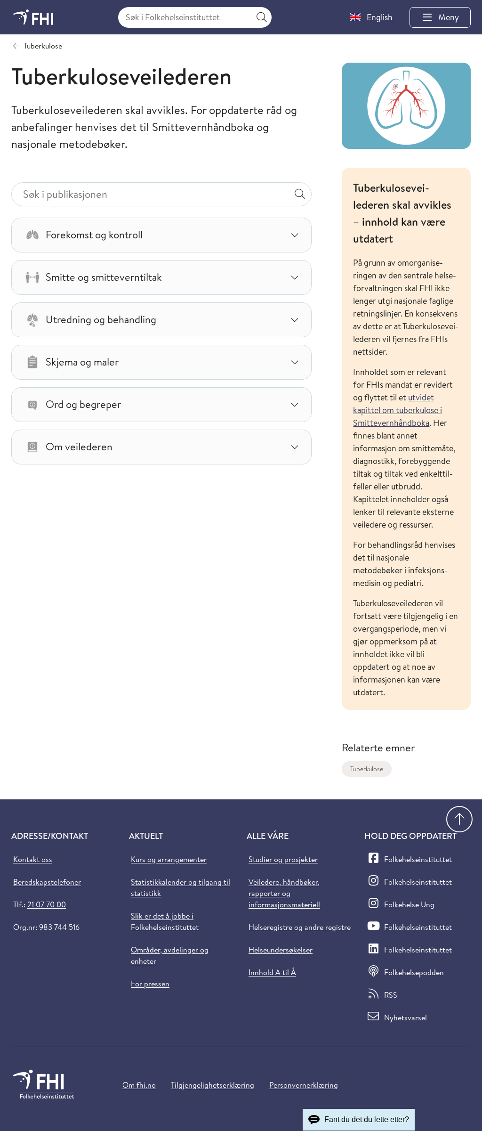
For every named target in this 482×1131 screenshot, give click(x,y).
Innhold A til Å (272, 972)
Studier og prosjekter (283, 859)
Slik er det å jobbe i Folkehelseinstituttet (165, 921)
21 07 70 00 (46, 904)
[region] (406, 477)
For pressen (150, 983)
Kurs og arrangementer (169, 859)
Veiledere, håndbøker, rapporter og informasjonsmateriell (284, 893)
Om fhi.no (139, 1085)
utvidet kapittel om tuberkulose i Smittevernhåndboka (397, 410)
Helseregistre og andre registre (300, 927)
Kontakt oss (32, 859)
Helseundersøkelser (281, 949)
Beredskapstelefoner (47, 882)
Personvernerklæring (303, 1085)
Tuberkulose (366, 768)
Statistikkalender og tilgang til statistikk (180, 887)
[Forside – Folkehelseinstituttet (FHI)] (33, 17)
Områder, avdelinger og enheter (170, 955)
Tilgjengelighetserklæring (212, 1085)
